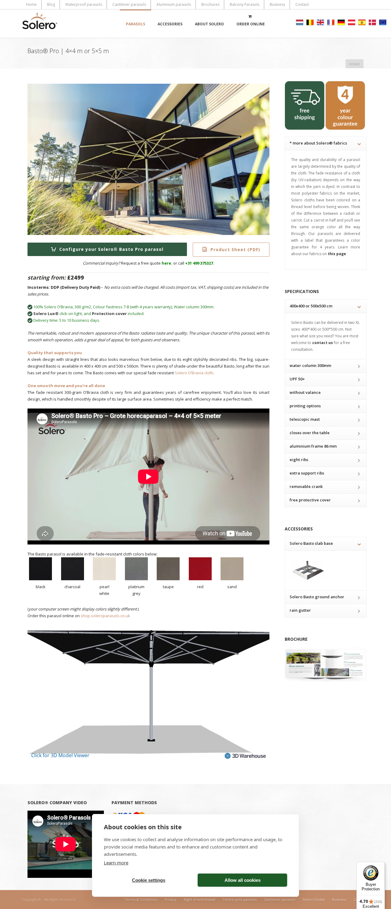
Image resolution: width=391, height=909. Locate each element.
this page (336, 253)
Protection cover (109, 313)
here (166, 263)
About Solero (209, 24)
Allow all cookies (243, 880)
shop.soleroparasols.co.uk (105, 615)
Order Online (250, 24)
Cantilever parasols (129, 4)
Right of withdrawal (199, 899)
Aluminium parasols (173, 4)
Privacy (171, 899)
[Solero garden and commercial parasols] (39, 23)
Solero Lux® (46, 313)
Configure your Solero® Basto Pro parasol (110, 249)
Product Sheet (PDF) (234, 249)
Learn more (116, 863)
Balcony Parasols (244, 4)
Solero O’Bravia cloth (194, 373)
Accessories (170, 24)
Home (31, 4)
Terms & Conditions (141, 899)
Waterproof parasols (83, 4)
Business (277, 4)
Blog (51, 4)
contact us (322, 342)
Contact (302, 4)
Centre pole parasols (240, 899)
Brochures (210, 4)
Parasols (135, 24)
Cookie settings (148, 880)
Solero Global (313, 899)
